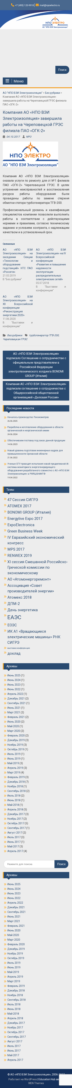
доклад (13, 653)
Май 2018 (13, 804)
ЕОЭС (12, 625)
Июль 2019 (13, 754)
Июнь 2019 (13, 758)
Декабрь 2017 (16, 814)
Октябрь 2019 (15, 749)
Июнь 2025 (13, 675)
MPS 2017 (15, 549)
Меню (19, 81)
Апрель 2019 (15, 767)
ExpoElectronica (20, 525)
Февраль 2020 (16, 735)
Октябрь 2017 (15, 823)
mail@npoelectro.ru (50, 5)
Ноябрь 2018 (15, 786)
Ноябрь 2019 (15, 744)
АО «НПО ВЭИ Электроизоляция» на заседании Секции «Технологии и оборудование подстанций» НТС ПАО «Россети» (18, 260)
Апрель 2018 (15, 809)
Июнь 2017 (13, 841)
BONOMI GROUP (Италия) (29, 512)
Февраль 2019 (16, 777)
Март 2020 (13, 730)
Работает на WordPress (22, 1079)
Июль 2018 (13, 795)
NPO (28, 136)
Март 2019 (13, 772)
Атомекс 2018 (19, 597)
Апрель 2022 (15, 693)
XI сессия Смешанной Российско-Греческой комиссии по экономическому (37, 567)
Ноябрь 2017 (15, 818)
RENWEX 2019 (19, 555)
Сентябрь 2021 (16, 703)
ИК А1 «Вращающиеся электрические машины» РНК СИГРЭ (33, 637)
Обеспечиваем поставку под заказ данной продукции (36, 440)
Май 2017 (13, 846)
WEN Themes (36, 1083)
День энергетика (22, 610)
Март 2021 (13, 712)
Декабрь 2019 (16, 740)
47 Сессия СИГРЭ (22, 499)
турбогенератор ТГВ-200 (44, 335)
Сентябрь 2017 (16, 827)
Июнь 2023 (13, 684)
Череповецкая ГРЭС (15, 339)
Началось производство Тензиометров (28, 417)
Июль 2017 (13, 837)
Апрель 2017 (15, 851)
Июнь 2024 (13, 680)
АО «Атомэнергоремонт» (29, 579)
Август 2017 (14, 832)
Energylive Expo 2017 (24, 518)
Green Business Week (25, 531)
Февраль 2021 (16, 717)
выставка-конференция (18, 648)
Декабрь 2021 (16, 698)
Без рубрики (14, 335)
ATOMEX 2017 (19, 506)
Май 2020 (13, 726)
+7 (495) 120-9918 (24, 5)
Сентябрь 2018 (16, 791)
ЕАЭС (14, 617)
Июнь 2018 (13, 800)
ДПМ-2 (13, 603)
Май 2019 (13, 763)
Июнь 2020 (13, 721)
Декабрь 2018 (16, 781)
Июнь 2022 (13, 689)
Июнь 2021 (13, 707)
